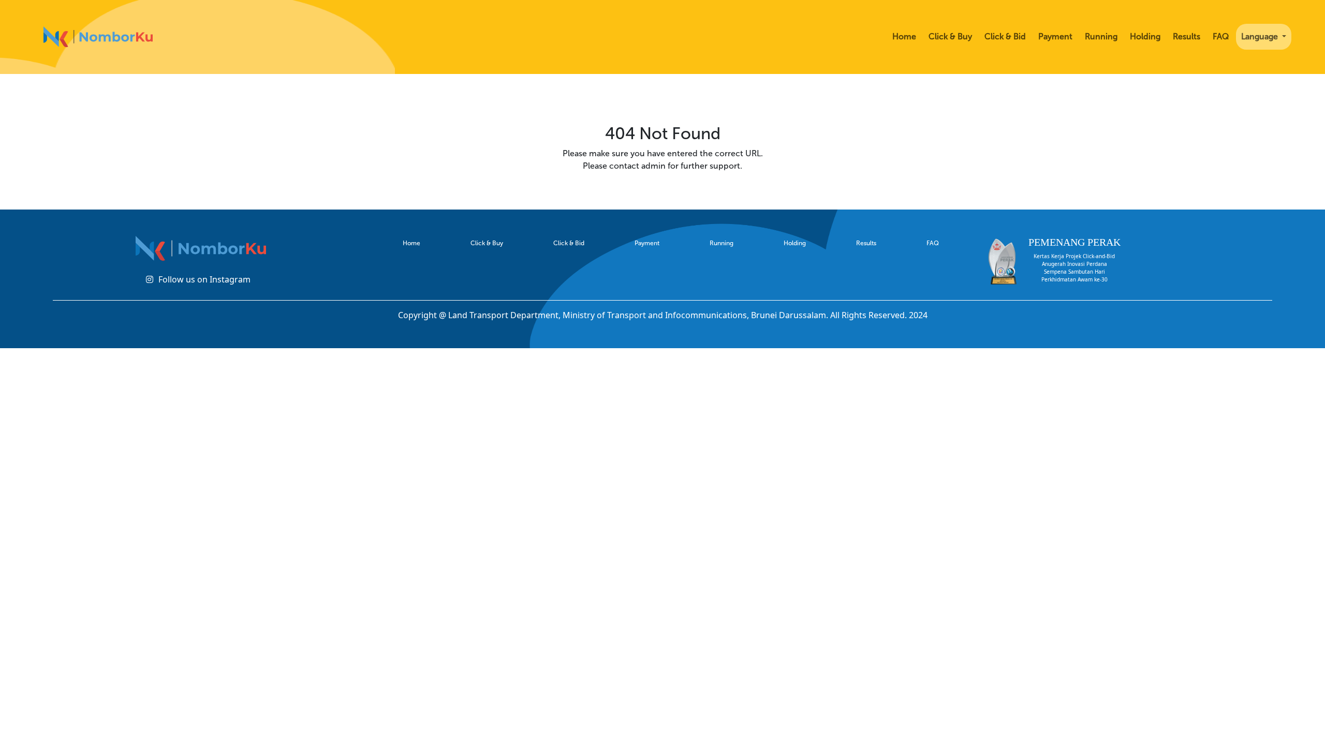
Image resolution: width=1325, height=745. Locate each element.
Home (904, 36)
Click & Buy (950, 36)
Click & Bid (1005, 36)
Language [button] (1260, 36)
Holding (1145, 36)
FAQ (1221, 36)
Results (1186, 36)
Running (1101, 36)
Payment (1055, 36)
